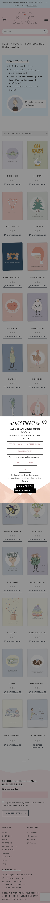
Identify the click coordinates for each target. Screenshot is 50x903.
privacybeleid (29, 478)
